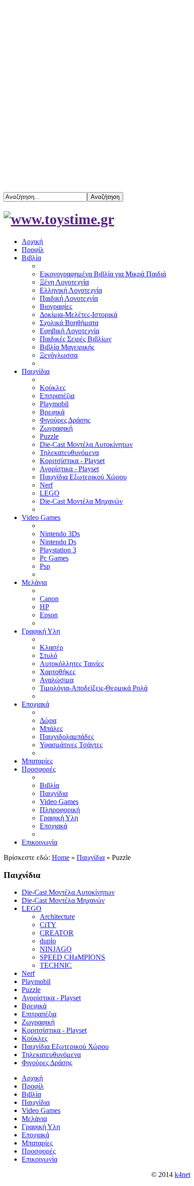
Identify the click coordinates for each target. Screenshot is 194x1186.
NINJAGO (56, 949)
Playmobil (36, 981)
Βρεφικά (34, 1006)
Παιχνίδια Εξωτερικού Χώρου (65, 1046)
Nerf (28, 973)
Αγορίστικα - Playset (51, 998)
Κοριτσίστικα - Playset (54, 1030)
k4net (182, 1174)
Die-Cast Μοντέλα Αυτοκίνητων (68, 892)
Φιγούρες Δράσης (47, 1062)
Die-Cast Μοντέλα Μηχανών (63, 900)
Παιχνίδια (91, 857)
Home (60, 857)
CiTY (48, 925)
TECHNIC (56, 965)
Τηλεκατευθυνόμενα (51, 1054)
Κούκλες (34, 1038)
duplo (48, 941)
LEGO (32, 908)
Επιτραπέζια (39, 1014)
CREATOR (57, 933)
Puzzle (31, 989)
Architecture (57, 916)
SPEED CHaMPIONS (72, 957)
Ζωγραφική (38, 1022)
